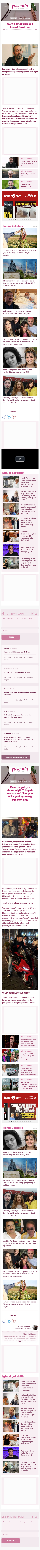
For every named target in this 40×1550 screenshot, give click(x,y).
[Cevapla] (18, 657)
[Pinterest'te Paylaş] (14, 417)
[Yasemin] (20, 6)
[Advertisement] (20, 141)
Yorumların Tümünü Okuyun (14, 757)
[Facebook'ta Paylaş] (4, 417)
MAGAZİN (13, 18)
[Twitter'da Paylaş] (9, 417)
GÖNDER (10, 637)
